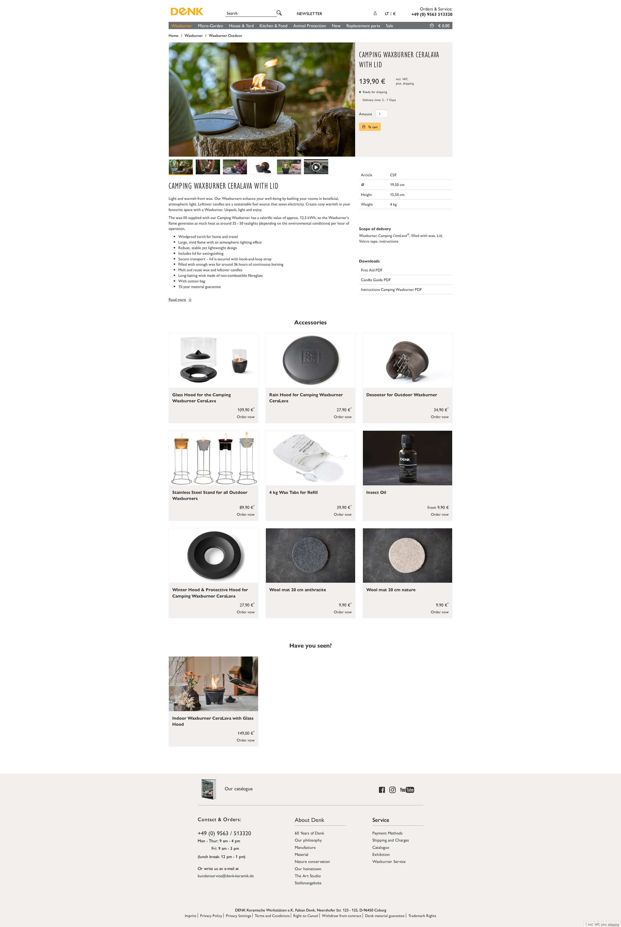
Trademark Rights (422, 915)
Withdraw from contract (341, 915)
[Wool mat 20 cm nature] (407, 555)
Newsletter (309, 13)
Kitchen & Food (273, 25)
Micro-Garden (210, 25)
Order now (246, 416)
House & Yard (241, 25)
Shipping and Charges (390, 840)
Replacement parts (363, 25)
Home (174, 35)
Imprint (190, 915)
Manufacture (305, 847)
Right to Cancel (305, 915)
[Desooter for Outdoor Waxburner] (407, 360)
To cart (372, 126)
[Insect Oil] (407, 458)
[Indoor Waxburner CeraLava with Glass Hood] (213, 683)
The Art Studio (308, 875)
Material (301, 854)
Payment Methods (387, 833)
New (336, 25)
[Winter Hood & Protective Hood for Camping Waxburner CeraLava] (213, 555)
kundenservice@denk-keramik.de (226, 875)
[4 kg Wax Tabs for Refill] (310, 458)
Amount (365, 114)
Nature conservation (312, 861)
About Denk (309, 819)
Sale (389, 25)
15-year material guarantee (199, 286)
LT (390, 13)
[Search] (280, 13)
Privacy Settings (238, 915)
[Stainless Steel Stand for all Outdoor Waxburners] (213, 458)
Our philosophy (308, 840)
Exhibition (381, 854)
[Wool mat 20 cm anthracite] (310, 555)
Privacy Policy (211, 915)
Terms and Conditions (272, 915)
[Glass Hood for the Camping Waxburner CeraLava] (213, 360)
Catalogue (380, 847)
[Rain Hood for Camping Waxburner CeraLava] (310, 360)
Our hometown (308, 868)
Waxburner (182, 25)
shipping (408, 83)
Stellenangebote (308, 882)
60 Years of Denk (309, 833)
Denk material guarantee (385, 915)
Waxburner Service (389, 861)
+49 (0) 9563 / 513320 (224, 833)
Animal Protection (309, 25)
